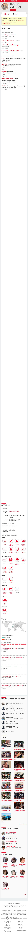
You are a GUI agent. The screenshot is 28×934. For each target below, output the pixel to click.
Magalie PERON (5, 810)
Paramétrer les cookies (16, 913)
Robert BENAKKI (10, 726)
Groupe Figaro (12, 914)
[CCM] (20, 922)
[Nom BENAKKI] (3, 731)
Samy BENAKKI (10, 717)
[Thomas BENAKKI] (5, 6)
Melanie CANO (5, 888)
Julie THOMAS (5, 876)
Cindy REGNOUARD (11, 832)
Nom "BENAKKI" (10, 731)
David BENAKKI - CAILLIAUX (5, 865)
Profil (7, 14)
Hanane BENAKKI (10, 707)
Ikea (2, 58)
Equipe (12, 910)
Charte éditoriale (18, 910)
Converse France (19, 657)
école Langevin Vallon (8, 35)
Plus (25, 894)
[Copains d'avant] (7, 928)
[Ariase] (7, 931)
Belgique (3, 644)
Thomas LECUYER (10, 846)
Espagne (9, 644)
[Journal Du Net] (7, 925)
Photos (17, 14)
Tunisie (3, 645)
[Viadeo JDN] (20, 928)
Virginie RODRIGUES (11, 841)
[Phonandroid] (20, 931)
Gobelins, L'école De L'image (10, 45)
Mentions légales (5, 914)
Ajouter (13, 9)
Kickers (16, 667)
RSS (16, 912)
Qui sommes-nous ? (6, 910)
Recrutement (20, 912)
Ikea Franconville (19, 685)
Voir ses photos (23, 824)
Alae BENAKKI (9, 712)
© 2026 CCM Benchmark (21, 914)
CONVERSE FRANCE (7, 78)
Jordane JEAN (22, 864)
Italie (13, 644)
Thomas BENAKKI (6, 648)
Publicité (24, 910)
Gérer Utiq (24, 913)
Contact (6, 912)
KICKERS (4, 71)
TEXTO (3, 86)
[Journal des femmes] (7, 922)
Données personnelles (6, 913)
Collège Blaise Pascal (7, 40)
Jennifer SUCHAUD (11, 837)
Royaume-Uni (22, 644)
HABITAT (4, 64)
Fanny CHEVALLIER (14, 865)
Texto (16, 648)
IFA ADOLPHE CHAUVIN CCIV (10, 50)
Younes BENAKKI (10, 721)
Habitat (17, 676)
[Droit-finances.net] (20, 925)
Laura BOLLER (18, 800)
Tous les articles (12, 912)
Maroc (16, 644)
